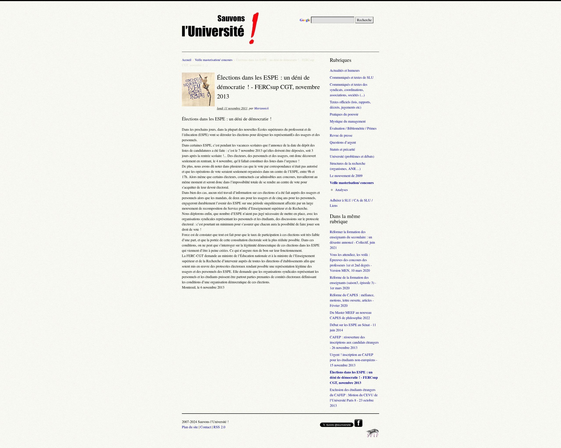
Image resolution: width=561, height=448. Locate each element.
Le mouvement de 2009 (346, 175)
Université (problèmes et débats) (352, 156)
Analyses (341, 189)
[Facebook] (358, 425)
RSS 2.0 (219, 427)
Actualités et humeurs (345, 70)
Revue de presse (341, 135)
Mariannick (261, 108)
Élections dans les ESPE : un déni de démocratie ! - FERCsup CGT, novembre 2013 (354, 377)
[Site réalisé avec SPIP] (372, 436)
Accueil (186, 60)
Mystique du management (348, 121)
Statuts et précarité (342, 149)
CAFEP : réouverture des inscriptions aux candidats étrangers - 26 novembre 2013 (354, 342)
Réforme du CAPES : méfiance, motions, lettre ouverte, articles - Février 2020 (352, 300)
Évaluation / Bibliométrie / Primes (353, 128)
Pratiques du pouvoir (344, 114)
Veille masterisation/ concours (214, 60)
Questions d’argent (343, 142)
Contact (205, 427)
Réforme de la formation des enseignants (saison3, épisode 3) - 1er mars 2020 (353, 282)
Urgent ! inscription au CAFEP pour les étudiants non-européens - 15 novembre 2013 (353, 359)
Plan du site (190, 427)
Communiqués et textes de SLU (352, 77)
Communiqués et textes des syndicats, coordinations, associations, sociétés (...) (348, 89)
